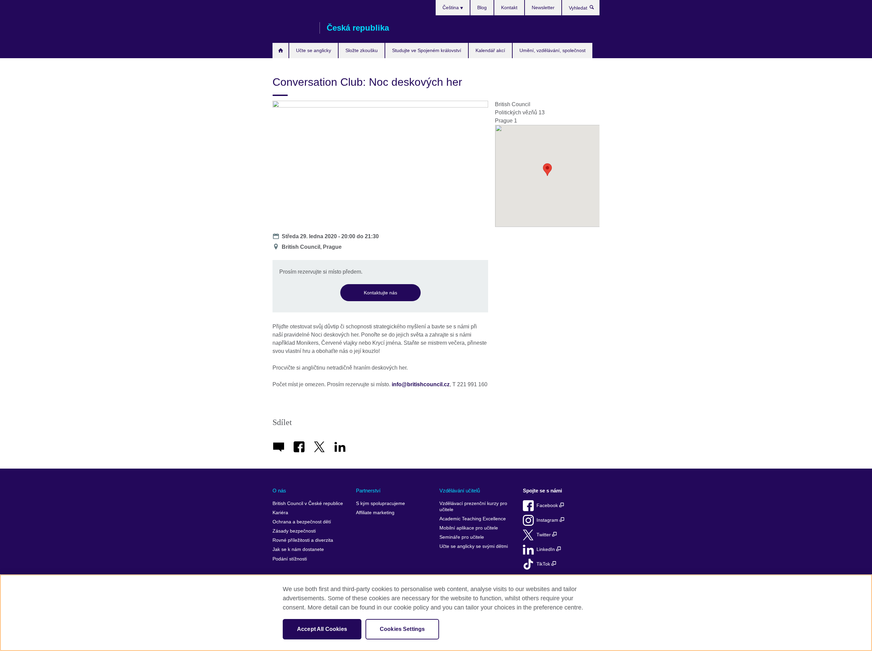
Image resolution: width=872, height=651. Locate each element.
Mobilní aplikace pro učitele (468, 528)
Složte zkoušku (361, 50)
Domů (280, 50)
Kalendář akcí (490, 50)
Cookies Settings (402, 629)
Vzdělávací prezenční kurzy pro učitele (473, 506)
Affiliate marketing (375, 512)
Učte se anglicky (313, 50)
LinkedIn (546, 549)
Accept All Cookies (322, 629)
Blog (482, 7)
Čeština (451, 7)
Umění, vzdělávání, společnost (552, 50)
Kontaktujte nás (380, 292)
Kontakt (509, 7)
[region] (436, 612)
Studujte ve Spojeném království (426, 50)
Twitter (544, 534)
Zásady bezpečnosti (294, 531)
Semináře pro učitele (461, 537)
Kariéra (280, 512)
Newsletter (543, 7)
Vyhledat (595, 8)
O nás (279, 490)
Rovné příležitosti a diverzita (302, 540)
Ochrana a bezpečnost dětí (301, 521)
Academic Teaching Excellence (472, 518)
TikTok (543, 564)
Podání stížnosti (289, 559)
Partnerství (368, 490)
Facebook (547, 505)
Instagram (548, 520)
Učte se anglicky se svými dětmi (473, 546)
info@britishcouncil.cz (421, 384)
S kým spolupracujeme (380, 503)
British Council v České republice (307, 503)
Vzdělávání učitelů (459, 490)
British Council (292, 28)
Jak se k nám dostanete (298, 549)
